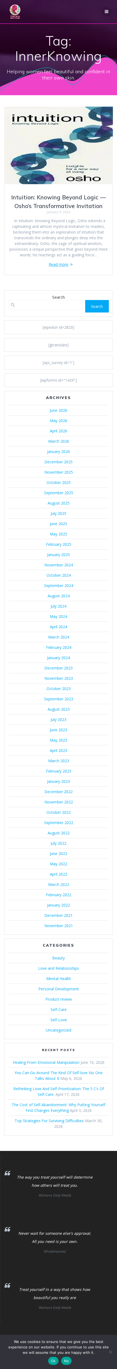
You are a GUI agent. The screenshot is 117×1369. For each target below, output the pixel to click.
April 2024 (58, 626)
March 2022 (58, 884)
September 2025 (58, 492)
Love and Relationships (58, 968)
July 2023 (58, 719)
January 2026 (58, 451)
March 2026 (58, 441)
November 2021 (58, 925)
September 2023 (58, 698)
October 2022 (59, 812)
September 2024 (58, 585)
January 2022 (58, 905)
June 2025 (58, 523)
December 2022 (58, 791)
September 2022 (58, 822)
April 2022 (58, 874)
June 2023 (58, 729)
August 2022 (59, 832)
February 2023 (58, 771)
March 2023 (58, 760)
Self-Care (59, 1009)
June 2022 (58, 853)
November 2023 (58, 678)
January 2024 (58, 657)
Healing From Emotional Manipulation (46, 1062)
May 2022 (58, 863)
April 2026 (58, 430)
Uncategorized (58, 1030)
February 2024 (58, 647)
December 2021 (58, 915)
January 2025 (58, 554)
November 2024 (58, 564)
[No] (110, 1352)
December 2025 (58, 461)
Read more (58, 264)
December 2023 (58, 668)
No (66, 1361)
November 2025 (58, 472)
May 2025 (58, 534)
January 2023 (58, 781)
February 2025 (58, 544)
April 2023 (58, 750)
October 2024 (59, 575)
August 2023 (59, 709)
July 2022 (58, 843)
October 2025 (59, 482)
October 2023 (59, 688)
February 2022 (58, 894)
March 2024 (58, 637)
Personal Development (58, 988)
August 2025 (59, 503)
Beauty (58, 957)
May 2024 (58, 616)
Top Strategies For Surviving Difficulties (49, 1120)
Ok (53, 1361)
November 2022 (58, 802)
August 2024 (59, 595)
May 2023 (58, 740)
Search (58, 297)
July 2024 (58, 606)
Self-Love (58, 1019)
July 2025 (58, 513)
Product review (58, 999)
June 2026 (58, 410)
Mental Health (58, 978)
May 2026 (58, 420)
